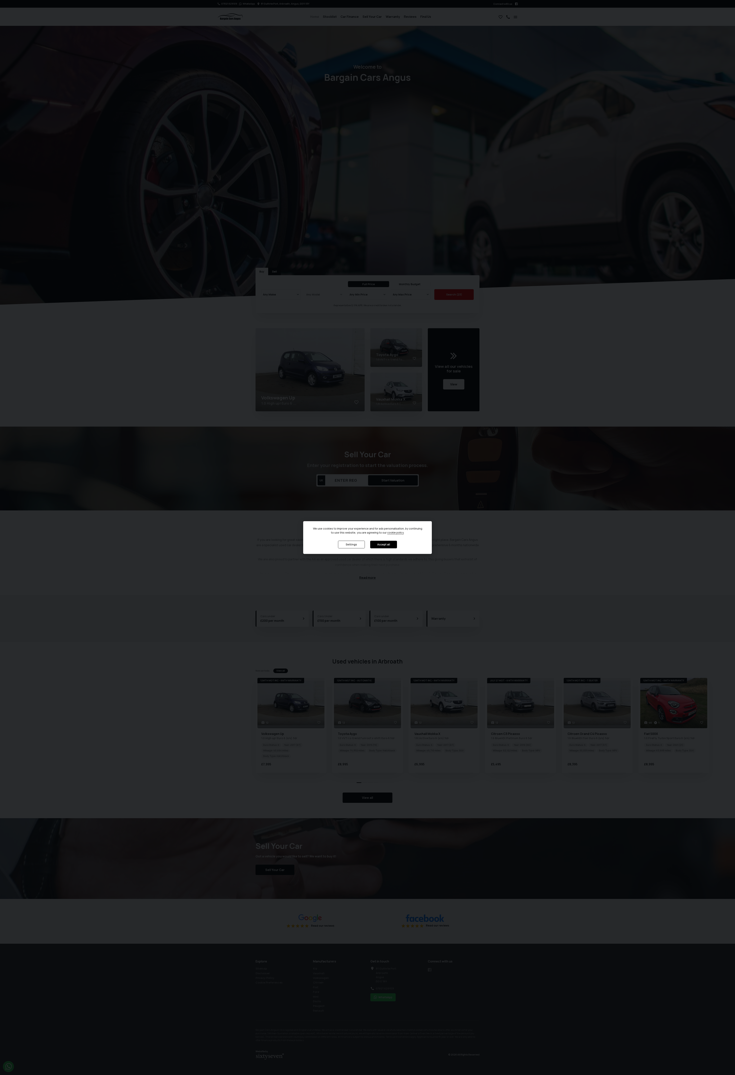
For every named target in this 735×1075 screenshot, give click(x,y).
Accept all (383, 544)
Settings (351, 544)
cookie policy (395, 533)
